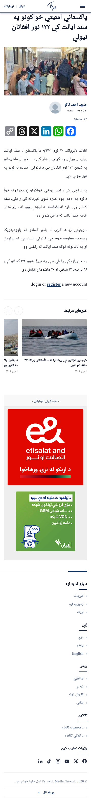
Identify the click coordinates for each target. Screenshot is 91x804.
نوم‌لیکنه (9, 6)
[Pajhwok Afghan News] (52, 6)
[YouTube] (67, 761)
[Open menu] (82, 6)
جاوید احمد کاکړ (75, 105)
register (54, 284)
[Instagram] (58, 761)
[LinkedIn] (40, 761)
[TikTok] (49, 761)
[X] (75, 761)
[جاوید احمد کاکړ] (55, 108)
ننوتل (22, 6)
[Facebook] (84, 761)
